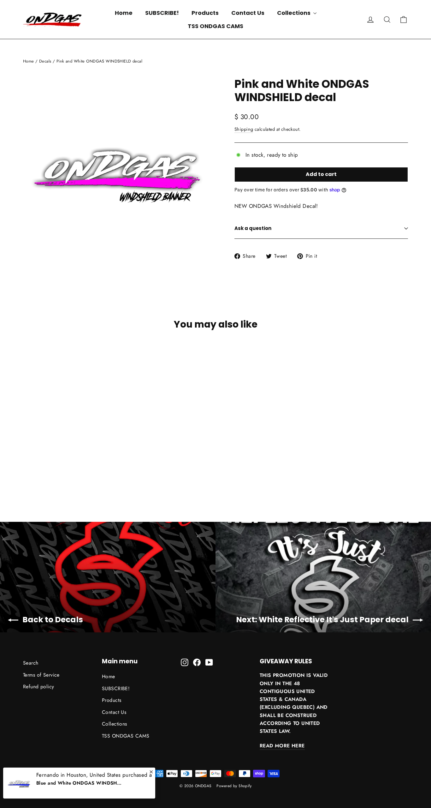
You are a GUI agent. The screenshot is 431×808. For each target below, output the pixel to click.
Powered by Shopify (233, 786)
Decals (45, 61)
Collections (294, 13)
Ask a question (252, 228)
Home (124, 13)
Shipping (243, 129)
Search (30, 662)
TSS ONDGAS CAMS (215, 26)
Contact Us (247, 13)
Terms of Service (41, 674)
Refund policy (38, 686)
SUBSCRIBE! (162, 13)
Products (205, 13)
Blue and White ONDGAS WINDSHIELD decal (78, 783)
